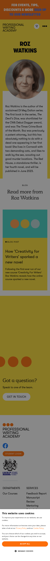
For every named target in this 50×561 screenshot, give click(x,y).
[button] (25, 551)
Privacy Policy (21, 528)
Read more (13, 539)
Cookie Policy (38, 528)
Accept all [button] (25, 544)
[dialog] (25, 535)
